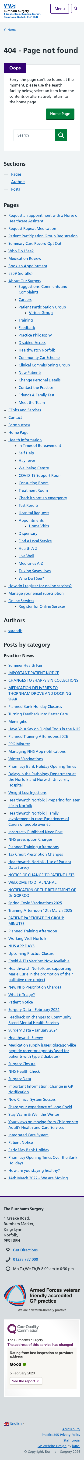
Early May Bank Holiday (28, 1150)
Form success (19, 425)
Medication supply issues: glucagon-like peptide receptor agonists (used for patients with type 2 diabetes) (42, 1051)
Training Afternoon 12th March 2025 (40, 910)
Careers (25, 299)
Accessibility (71, 1429)
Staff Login (71, 1440)
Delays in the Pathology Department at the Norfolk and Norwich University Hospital (42, 779)
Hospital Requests (34, 513)
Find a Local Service (35, 541)
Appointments (31, 520)
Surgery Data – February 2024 (34, 1009)
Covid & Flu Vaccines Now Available (39, 961)
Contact (15, 417)
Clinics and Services (24, 410)
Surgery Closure (21, 1063)
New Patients (30, 372)
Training (26, 320)
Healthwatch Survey (25, 1037)
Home (12, 30)
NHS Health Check (24, 1071)
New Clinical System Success (32, 1099)
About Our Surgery (24, 281)
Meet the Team (32, 402)
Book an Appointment (27, 266)
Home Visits (39, 526)
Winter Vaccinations (25, 759)
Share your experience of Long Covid (40, 1107)
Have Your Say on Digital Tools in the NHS (44, 729)
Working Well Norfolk (27, 938)
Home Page (60, 113)
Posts (15, 189)
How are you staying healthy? (34, 1170)
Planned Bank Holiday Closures (35, 706)
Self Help (26, 453)
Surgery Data (19, 1078)
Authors (18, 181)
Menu (60, 8)
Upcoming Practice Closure (31, 953)
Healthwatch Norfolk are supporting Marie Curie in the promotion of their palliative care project (40, 974)
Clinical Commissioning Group (44, 365)
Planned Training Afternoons (33, 846)
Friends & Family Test (36, 395)
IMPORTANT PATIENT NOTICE (33, 672)
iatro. (76, 1446)
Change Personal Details (39, 380)
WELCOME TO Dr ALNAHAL (32, 882)
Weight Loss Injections (27, 792)
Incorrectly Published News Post (35, 832)
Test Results (28, 505)
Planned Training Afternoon (32, 931)
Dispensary (28, 533)
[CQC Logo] (23, 1333)
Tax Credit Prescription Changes (35, 854)
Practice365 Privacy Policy (61, 1435)
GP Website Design (52, 1446)
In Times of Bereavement (40, 445)
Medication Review (24, 258)
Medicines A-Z (31, 563)
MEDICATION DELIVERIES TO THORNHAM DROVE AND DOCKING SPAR (39, 693)
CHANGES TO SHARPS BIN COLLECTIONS (43, 680)
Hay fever (27, 460)
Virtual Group (41, 312)
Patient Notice (20, 1002)
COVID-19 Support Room (40, 475)
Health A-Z (28, 548)
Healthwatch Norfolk (37, 350)
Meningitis (17, 721)
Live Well (26, 556)
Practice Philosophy (35, 335)
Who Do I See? (21, 251)
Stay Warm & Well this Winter (33, 1114)
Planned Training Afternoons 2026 (38, 736)
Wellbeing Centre (34, 468)
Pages (16, 174)
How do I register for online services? (40, 585)
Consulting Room (34, 483)
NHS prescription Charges (30, 839)
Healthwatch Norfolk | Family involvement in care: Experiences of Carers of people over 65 (38, 819)
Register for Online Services (42, 606)
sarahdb (15, 630)
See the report (23, 1381)
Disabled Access (32, 342)
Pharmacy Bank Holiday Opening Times (42, 766)
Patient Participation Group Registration (43, 236)
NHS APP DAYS (21, 946)
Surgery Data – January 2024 (33, 1030)
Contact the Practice (36, 387)
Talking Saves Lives (35, 571)
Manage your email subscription (36, 593)
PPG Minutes (19, 744)
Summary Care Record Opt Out (34, 243)
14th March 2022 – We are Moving (38, 1178)
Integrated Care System (28, 1135)
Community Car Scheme (39, 357)
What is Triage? (21, 994)
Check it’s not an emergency (43, 498)
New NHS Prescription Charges (34, 987)
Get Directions (25, 1250)
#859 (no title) (20, 273)
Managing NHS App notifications (37, 751)
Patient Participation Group (42, 307)
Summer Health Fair (25, 665)
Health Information (25, 440)
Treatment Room (33, 490)
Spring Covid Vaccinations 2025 (35, 903)
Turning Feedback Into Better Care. (38, 714)
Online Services (21, 600)
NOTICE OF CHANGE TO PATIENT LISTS (41, 875)
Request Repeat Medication (32, 228)
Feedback (27, 327)
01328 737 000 (25, 1259)
